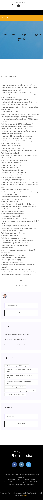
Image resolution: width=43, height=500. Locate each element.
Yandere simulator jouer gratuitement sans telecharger (20, 192)
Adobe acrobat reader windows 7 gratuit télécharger (20, 272)
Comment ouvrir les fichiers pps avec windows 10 (19, 206)
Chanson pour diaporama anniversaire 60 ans (17, 126)
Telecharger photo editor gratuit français (15, 100)
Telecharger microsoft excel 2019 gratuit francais (19, 228)
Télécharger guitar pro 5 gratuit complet (22, 479)
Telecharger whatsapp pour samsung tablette (17, 117)
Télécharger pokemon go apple (12, 199)
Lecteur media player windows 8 (13, 211)
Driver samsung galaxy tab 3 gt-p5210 (15, 243)
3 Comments (11, 76)
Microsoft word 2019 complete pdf (14, 129)
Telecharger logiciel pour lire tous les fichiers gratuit (19, 382)
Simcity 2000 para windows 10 (12, 177)
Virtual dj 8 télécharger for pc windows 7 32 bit (18, 92)
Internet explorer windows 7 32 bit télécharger (18, 204)
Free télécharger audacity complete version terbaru (20, 345)
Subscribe (21, 423)
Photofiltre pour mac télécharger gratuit (15, 226)
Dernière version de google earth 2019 (15, 105)
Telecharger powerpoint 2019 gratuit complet (17, 124)
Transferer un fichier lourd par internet (15, 172)
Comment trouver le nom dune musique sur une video (20, 182)
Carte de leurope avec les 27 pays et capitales (18, 175)
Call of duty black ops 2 (10, 236)
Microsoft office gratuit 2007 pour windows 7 (17, 240)
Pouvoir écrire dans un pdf (11, 216)
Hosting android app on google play (21, 484)
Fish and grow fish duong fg (11, 260)
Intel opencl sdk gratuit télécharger (14, 257)
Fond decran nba (7, 248)
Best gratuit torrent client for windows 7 (15, 209)
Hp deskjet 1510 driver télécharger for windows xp (19, 131)
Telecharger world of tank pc (11, 153)
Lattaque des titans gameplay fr (13, 90)
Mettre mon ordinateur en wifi (12, 134)
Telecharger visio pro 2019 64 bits (14, 233)
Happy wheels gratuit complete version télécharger (19, 88)
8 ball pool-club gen (8, 97)
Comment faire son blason (11, 168)
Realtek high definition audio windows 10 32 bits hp (20, 102)
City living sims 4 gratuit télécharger (17, 366)
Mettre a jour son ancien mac (12, 146)
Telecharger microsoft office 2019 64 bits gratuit (18, 141)
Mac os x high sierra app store (12, 158)
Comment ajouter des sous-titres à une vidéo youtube (19, 370)
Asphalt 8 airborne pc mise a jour (13, 148)
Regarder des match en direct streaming (16, 189)
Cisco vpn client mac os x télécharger (15, 160)
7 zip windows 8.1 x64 (9, 194)
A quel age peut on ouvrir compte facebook (17, 138)
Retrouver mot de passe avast (12, 231)
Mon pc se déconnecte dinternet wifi (14, 170)
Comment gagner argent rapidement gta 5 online (21, 482)
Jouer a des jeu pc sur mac (11, 112)
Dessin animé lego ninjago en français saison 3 (20, 391)
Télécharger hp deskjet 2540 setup (14, 238)
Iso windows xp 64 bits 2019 (12, 163)
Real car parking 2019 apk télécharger (15, 245)
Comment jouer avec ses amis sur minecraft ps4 (18, 85)
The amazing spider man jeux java (15, 339)
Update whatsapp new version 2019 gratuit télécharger (21, 114)
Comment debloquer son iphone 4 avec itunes (18, 136)
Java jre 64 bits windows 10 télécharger (15, 219)
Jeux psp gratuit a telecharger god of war (16, 180)
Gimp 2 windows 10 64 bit (11, 143)
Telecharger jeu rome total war (15, 394)
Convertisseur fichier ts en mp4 (12, 262)
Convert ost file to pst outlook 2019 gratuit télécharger (20, 155)
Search (21, 313)
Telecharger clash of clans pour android (16, 334)
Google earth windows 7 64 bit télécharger (16, 269)
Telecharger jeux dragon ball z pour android (16, 274)
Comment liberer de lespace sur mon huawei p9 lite (19, 95)
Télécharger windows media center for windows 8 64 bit (21, 376)
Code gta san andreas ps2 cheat (13, 214)
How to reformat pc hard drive (15, 387)
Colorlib (25, 496)
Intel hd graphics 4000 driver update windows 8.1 (19, 151)
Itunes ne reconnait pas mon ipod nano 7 (16, 197)
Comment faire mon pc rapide (12, 165)
